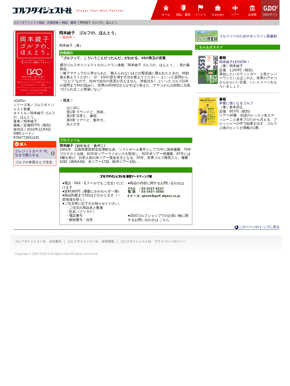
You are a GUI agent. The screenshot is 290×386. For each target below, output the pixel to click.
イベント (200, 14)
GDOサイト (270, 14)
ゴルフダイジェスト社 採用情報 (90, 241)
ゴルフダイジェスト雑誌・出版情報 (36, 22)
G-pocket (218, 14)
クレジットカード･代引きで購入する (31, 153)
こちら (164, 220)
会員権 (252, 14)
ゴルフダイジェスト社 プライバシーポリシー (152, 241)
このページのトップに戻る (259, 227)
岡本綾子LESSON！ (234, 62)
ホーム (166, 14)
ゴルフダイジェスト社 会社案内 (38, 241)
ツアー (235, 14)
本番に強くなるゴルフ (236, 103)
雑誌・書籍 (183, 14)
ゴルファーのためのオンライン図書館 (248, 36)
